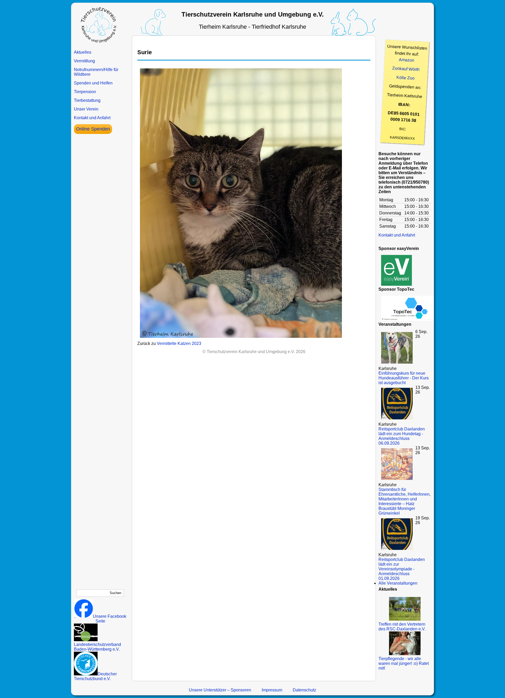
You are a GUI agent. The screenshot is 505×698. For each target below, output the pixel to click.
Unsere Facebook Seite (109, 618)
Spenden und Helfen (93, 83)
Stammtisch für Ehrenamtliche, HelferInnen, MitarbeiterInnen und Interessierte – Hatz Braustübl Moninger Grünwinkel (404, 501)
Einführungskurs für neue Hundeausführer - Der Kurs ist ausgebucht (403, 378)
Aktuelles (82, 52)
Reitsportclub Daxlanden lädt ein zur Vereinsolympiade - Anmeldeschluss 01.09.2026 (401, 569)
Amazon (407, 60)
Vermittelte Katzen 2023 (179, 343)
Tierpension (85, 91)
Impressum (272, 690)
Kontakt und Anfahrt (92, 118)
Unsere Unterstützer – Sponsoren (220, 690)
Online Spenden (93, 129)
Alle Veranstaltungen (397, 583)
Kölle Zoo (405, 78)
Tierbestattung (87, 100)
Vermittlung (84, 61)
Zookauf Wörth (406, 69)
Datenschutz (304, 690)
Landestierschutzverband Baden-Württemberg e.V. (97, 646)
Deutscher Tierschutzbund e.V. (95, 676)
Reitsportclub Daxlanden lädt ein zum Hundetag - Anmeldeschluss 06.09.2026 (401, 436)
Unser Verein (86, 109)
